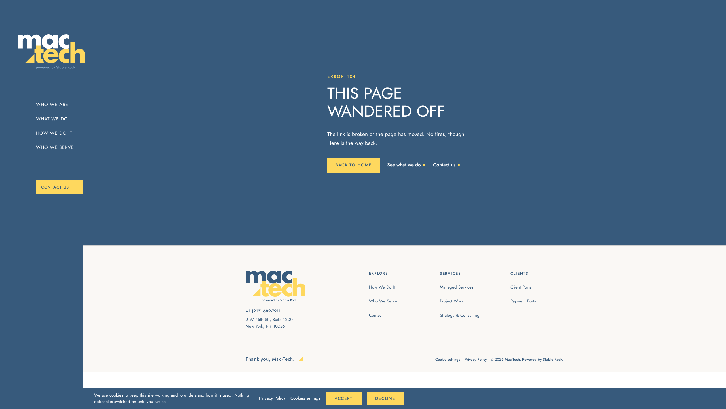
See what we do (404, 164)
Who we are (52, 104)
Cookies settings (305, 398)
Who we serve (55, 147)
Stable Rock (552, 359)
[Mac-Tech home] (46, 51)
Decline (385, 398)
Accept (344, 398)
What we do (52, 119)
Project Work (451, 301)
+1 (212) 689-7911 (263, 311)
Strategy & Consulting (460, 315)
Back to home (353, 165)
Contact (376, 315)
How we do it (54, 133)
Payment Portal (523, 301)
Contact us (55, 187)
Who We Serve (383, 301)
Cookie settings (447, 359)
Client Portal (521, 287)
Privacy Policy (272, 398)
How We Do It (382, 287)
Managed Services (456, 287)
